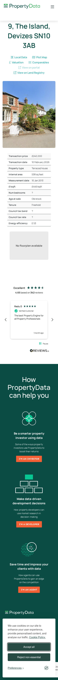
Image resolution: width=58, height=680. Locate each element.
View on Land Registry (30, 72)
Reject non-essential (29, 657)
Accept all (29, 647)
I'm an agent (29, 589)
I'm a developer (29, 524)
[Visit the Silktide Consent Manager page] (46, 668)
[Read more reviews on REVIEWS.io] (39, 351)
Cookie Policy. (37, 637)
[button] (6, 320)
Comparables (40, 62)
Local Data (20, 57)
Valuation (17, 62)
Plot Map (41, 57)
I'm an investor (29, 459)
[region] (29, 319)
